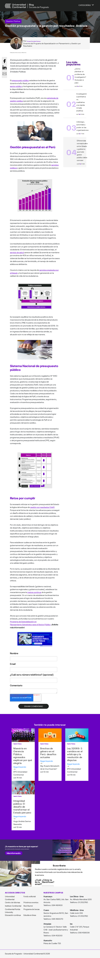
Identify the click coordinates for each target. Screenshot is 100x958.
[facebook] (4, 61)
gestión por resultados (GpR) (42, 507)
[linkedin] (4, 67)
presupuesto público (20, 80)
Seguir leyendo (19, 766)
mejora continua (34, 592)
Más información (14, 853)
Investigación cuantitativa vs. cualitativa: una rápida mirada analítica (81, 102)
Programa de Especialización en (23, 621)
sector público (16, 86)
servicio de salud (17, 252)
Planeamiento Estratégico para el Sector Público (30, 624)
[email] (4, 74)
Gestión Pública (13, 21)
